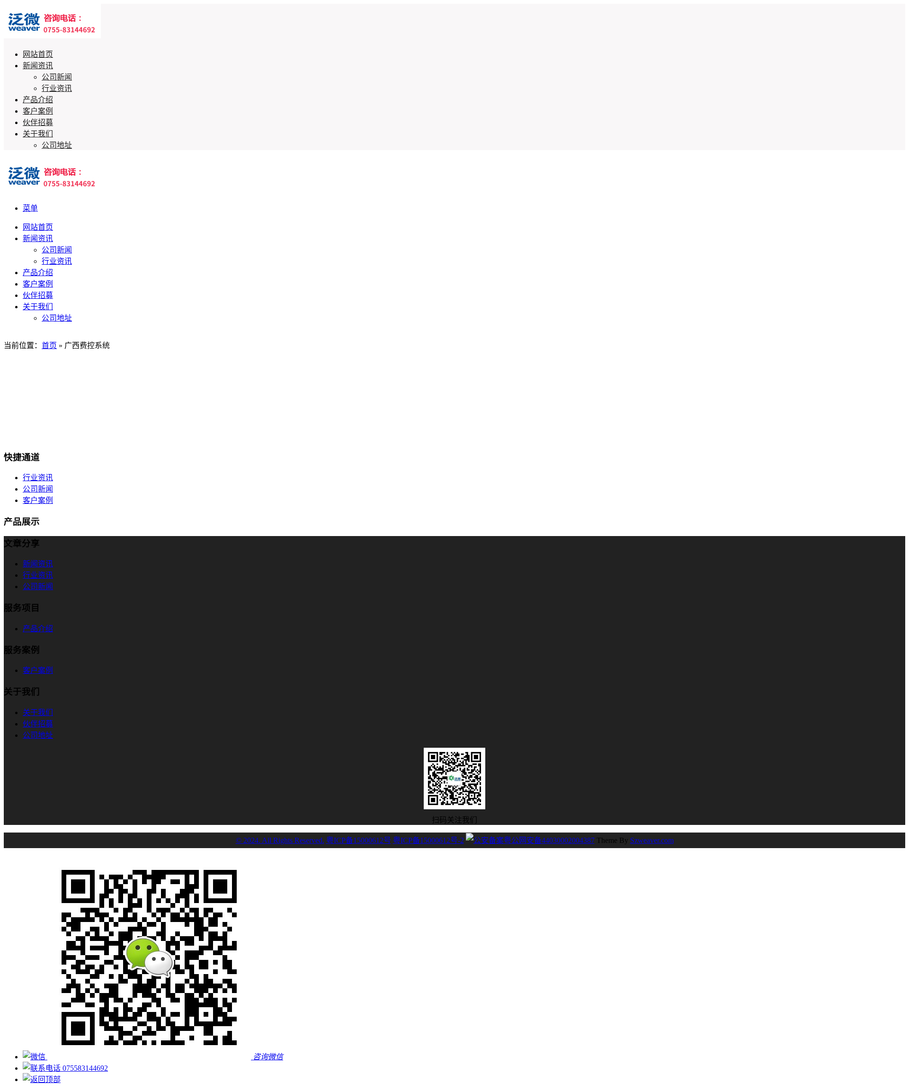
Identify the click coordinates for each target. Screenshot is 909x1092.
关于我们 (38, 134)
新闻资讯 (38, 66)
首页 (49, 345)
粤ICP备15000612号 (358, 840)
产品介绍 (38, 100)
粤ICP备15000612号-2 (428, 840)
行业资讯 (57, 88)
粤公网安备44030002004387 (549, 840)
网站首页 (38, 54)
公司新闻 (57, 77)
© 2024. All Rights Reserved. (280, 840)
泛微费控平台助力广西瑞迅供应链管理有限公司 (123, 401)
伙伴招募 (38, 122)
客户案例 (38, 111)
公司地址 (57, 145)
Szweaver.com (652, 840)
